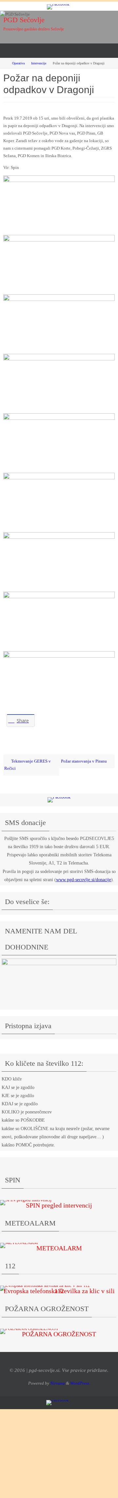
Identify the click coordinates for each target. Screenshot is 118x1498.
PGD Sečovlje (24, 20)
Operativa (18, 63)
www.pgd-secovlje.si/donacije (83, 879)
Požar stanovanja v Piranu (84, 761)
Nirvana (57, 1383)
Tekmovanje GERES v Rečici (27, 765)
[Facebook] (58, 6)
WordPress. (80, 1383)
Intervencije (38, 63)
